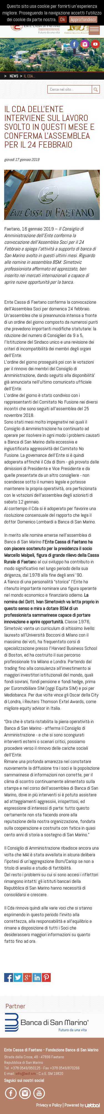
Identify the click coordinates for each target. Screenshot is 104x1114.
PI (46, 977)
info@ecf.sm (26, 1073)
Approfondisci (83, 19)
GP (27, 977)
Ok (62, 19)
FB (8, 977)
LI (36, 977)
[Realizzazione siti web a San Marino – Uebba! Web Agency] (92, 1105)
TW (18, 977)
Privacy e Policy (49, 1105)
